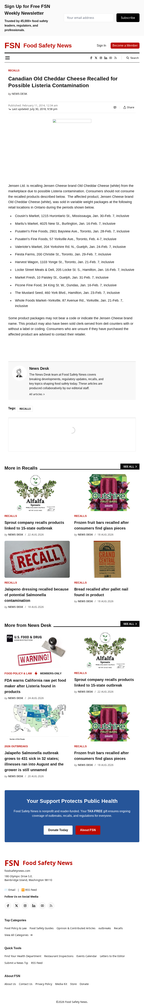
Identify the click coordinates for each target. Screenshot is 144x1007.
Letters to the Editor (112, 956)
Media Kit (61, 984)
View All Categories (16, 935)
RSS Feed (37, 963)
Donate (84, 984)
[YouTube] (110, 57)
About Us (10, 984)
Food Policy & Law (18, 673)
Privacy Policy (43, 984)
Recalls (14, 70)
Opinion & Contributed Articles (76, 928)
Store (73, 984)
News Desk (19, 93)
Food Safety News (76, 1002)
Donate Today (58, 830)
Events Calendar (86, 956)
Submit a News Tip (16, 963)
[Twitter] (96, 57)
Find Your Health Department (22, 956)
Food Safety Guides (42, 928)
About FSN (88, 830)
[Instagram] (100, 57)
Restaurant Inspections (59, 956)
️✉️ (9, 890)
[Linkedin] (105, 57)
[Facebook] (91, 57)
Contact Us (25, 984)
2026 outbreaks (16, 746)
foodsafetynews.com (17, 871)
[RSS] (115, 57)
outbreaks (104, 928)
